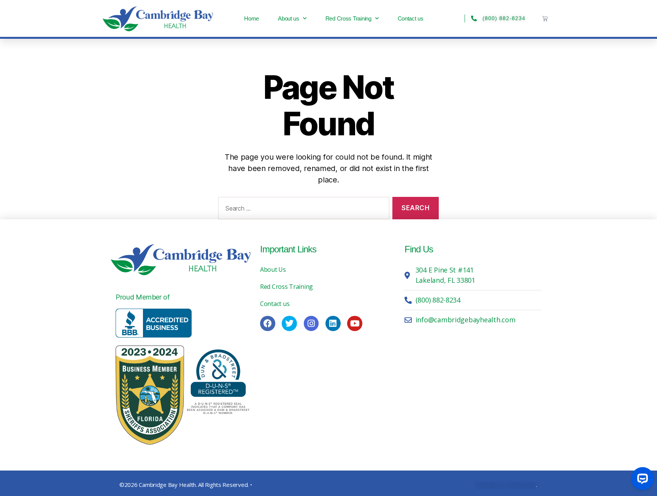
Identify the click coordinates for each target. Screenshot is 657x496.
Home (251, 18)
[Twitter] (289, 323)
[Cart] (545, 18)
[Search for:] (302, 209)
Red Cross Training (348, 18)
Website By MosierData (506, 484)
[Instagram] (311, 323)
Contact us (411, 18)
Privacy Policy (270, 484)
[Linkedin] (333, 323)
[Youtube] (354, 323)
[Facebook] (267, 323)
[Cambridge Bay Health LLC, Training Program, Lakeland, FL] (154, 323)
